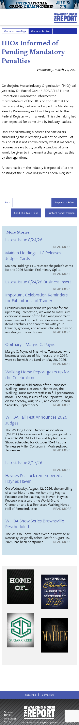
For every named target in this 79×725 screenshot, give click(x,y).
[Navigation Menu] (2, 16)
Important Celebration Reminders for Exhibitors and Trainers (36, 298)
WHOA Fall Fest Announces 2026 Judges (36, 420)
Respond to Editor (64, 202)
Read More (62, 247)
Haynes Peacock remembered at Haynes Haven (35, 478)
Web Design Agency (10, 719)
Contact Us (48, 694)
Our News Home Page (15, 31)
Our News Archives (40, 31)
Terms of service (8, 713)
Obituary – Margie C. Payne (30, 344)
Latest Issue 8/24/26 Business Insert (38, 282)
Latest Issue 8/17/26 (23, 462)
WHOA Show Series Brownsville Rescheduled (34, 524)
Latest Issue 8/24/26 (23, 239)
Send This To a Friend (26, 213)
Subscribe (30, 694)
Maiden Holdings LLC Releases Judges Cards (33, 255)
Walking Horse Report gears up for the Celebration (37, 375)
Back (7, 202)
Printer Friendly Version (61, 213)
